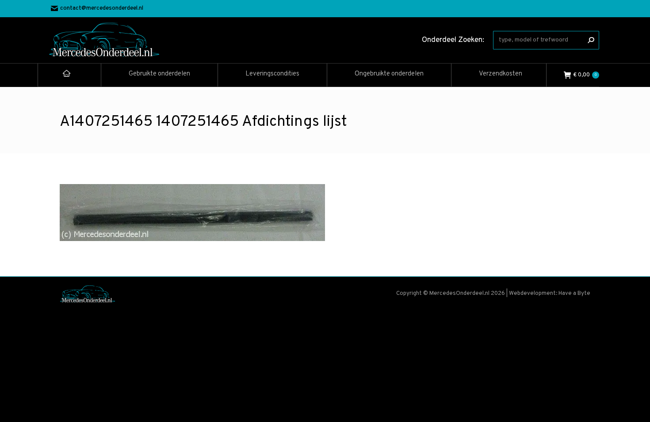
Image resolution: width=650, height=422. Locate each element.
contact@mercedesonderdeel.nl (101, 8)
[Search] (591, 40)
